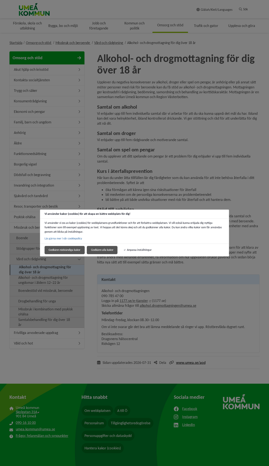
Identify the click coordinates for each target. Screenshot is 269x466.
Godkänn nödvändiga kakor (64, 250)
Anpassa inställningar (139, 250)
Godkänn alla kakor (102, 250)
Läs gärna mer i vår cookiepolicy (63, 238)
